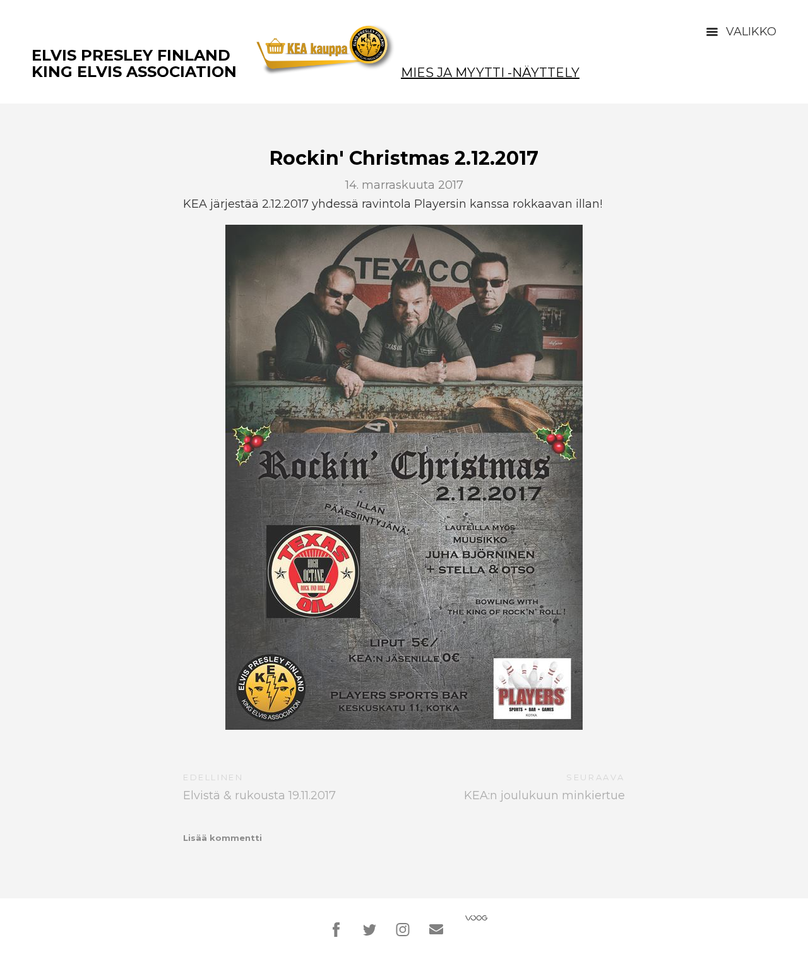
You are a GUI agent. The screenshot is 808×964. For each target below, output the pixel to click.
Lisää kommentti (222, 838)
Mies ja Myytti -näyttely (490, 72)
